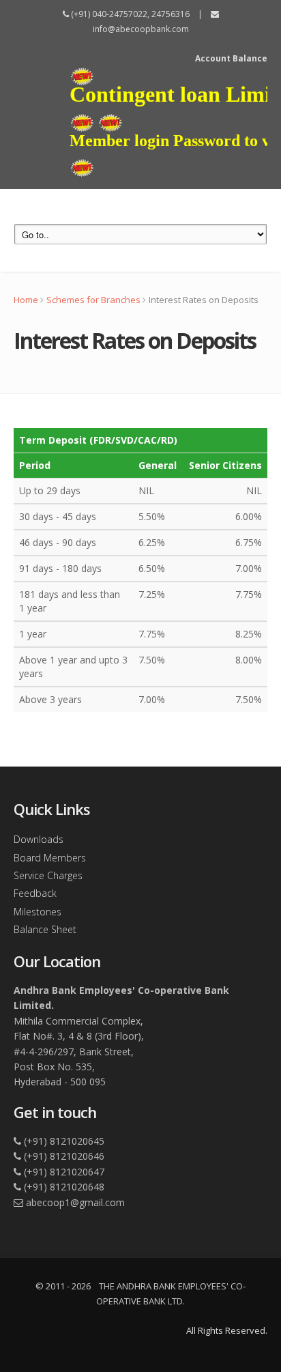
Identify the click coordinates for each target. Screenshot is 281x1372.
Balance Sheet (45, 929)
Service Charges (48, 875)
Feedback (35, 893)
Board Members (50, 857)
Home (26, 300)
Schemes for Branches (93, 300)
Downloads (38, 839)
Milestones (37, 911)
